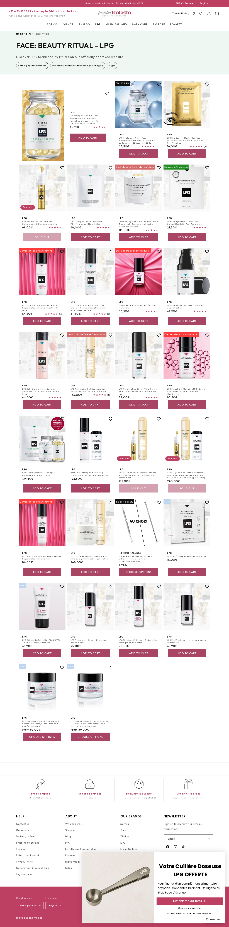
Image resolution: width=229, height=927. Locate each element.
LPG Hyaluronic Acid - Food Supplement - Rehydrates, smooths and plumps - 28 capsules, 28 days (137, 140)
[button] (52, 24)
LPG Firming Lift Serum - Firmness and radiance (88, 641)
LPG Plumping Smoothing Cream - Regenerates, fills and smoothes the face (41, 308)
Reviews (70, 855)
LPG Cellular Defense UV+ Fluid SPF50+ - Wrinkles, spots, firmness (42, 641)
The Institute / (180, 13)
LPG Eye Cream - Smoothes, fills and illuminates (137, 306)
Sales (68, 868)
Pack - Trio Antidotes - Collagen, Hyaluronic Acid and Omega (38, 473)
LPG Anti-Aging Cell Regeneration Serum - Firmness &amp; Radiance (88, 390)
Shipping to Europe (28, 842)
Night (112, 65)
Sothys (124, 823)
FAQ (67, 842)
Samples (70, 830)
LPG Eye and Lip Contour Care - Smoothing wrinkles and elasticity (39, 222)
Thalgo (124, 836)
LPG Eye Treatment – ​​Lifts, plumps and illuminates (186, 641)
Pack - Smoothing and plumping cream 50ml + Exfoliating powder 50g (89, 473)
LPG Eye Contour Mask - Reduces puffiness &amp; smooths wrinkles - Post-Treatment (185, 140)
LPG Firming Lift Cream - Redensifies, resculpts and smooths (138, 641)
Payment (21, 849)
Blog (68, 836)
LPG (122, 842)
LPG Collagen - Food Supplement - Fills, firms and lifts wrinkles (87, 222)
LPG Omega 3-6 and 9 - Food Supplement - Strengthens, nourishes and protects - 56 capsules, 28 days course (84, 119)
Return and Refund (27, 855)
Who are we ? (73, 823)
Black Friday (72, 861)
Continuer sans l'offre (189, 908)
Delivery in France (27, 836)
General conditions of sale (32, 868)
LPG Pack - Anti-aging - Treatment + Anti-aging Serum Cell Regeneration (89, 557)
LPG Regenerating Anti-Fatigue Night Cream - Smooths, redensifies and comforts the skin (41, 724)
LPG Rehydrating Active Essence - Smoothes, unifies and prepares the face (40, 391)
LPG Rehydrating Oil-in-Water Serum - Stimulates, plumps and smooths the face (139, 391)
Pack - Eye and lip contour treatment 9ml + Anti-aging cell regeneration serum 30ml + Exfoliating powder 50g (186, 475)
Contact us (23, 823)
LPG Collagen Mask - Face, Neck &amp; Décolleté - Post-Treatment (184, 222)
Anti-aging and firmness (32, 65)
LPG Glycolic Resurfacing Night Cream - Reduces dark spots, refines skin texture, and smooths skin (90, 724)
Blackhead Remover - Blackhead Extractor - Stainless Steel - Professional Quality (135, 559)
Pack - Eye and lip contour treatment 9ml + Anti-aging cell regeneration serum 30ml (137, 475)
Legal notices (24, 874)
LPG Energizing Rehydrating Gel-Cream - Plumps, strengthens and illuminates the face (88, 308)
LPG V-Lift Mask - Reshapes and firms (186, 556)
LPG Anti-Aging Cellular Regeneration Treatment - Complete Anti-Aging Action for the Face (138, 224)
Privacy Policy (24, 861)
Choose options (139, 572)
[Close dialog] (221, 856)
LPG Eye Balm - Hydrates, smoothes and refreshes (185, 306)
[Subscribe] (209, 838)
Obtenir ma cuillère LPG (189, 901)
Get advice (22, 830)
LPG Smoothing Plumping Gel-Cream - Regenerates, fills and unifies (41, 557)
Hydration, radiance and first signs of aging (77, 65)
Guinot (124, 830)
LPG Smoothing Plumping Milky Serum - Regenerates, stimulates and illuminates (186, 391)
